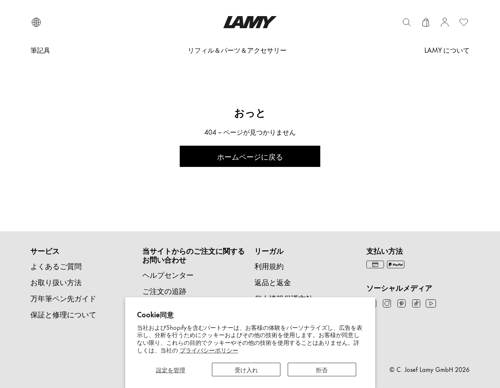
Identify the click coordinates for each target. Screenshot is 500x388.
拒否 (322, 369)
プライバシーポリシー (209, 349)
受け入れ (246, 369)
